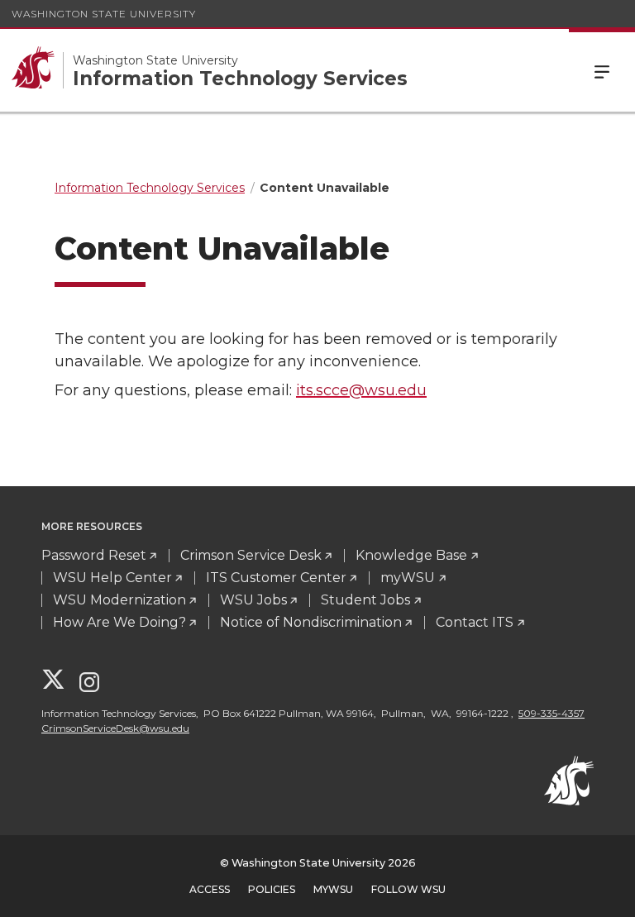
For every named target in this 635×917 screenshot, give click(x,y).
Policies (271, 889)
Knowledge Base (411, 555)
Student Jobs (365, 600)
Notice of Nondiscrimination (311, 622)
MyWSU (333, 889)
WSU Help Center (112, 577)
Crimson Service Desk (251, 555)
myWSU (407, 577)
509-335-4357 (551, 713)
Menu (602, 70)
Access (209, 889)
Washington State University (104, 13)
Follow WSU (408, 889)
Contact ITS (474, 622)
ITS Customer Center (276, 577)
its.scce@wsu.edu (361, 390)
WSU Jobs (253, 600)
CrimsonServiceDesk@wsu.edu (115, 728)
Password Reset (93, 555)
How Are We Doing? (119, 622)
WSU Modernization (119, 600)
